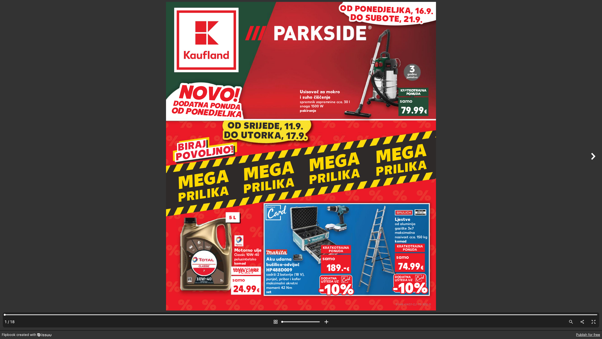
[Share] (582, 322)
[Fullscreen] (593, 322)
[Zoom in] (326, 322)
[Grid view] (275, 322)
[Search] (571, 322)
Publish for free (588, 335)
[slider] (301, 321)
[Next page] (592, 165)
